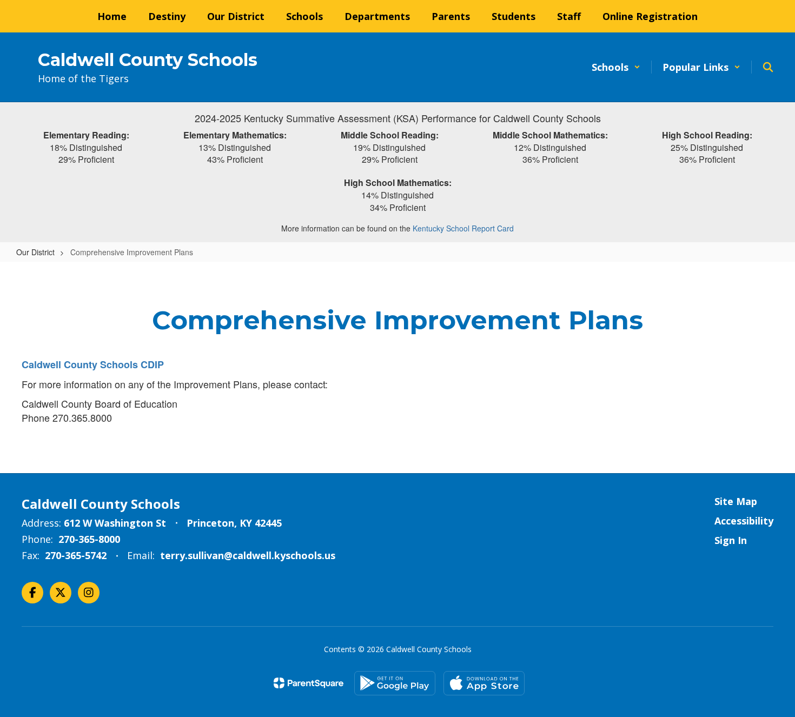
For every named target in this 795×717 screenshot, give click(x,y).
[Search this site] (768, 67)
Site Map (735, 501)
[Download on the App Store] (484, 683)
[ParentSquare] (308, 683)
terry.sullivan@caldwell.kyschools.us (247, 555)
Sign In (730, 540)
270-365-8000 (89, 539)
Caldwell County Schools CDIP (94, 364)
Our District (35, 252)
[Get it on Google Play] (394, 683)
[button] (616, 67)
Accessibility (743, 520)
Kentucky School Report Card (463, 228)
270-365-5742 (76, 555)
